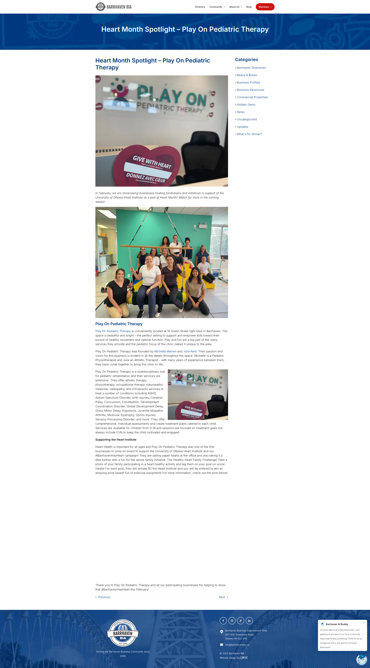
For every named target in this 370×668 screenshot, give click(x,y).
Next (222, 597)
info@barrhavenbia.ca (237, 644)
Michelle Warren (165, 351)
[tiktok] (240, 620)
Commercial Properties (252, 97)
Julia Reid (190, 351)
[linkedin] (249, 620)
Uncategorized (247, 119)
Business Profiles (248, 82)
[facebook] (223, 620)
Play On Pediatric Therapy (113, 331)
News (241, 112)
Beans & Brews (247, 75)
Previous (104, 597)
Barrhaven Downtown (251, 67)
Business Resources (250, 90)
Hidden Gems (246, 104)
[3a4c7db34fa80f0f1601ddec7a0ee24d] (115, 3)
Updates (242, 126)
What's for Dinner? (249, 134)
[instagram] (232, 620)
